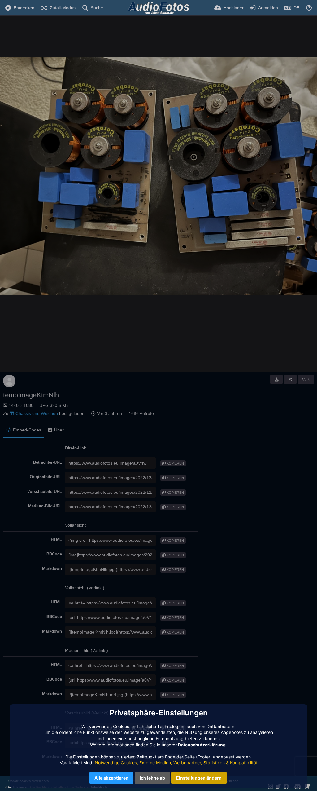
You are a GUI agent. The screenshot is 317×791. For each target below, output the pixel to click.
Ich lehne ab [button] (152, 777)
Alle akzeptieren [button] (111, 777)
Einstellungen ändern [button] (199, 777)
